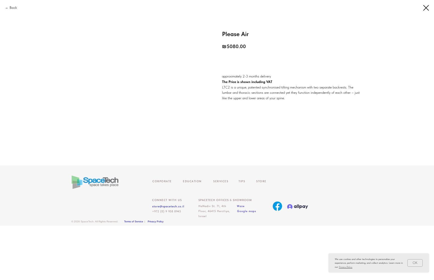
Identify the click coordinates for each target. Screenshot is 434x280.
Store (261, 181)
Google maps (246, 211)
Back (13, 8)
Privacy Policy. (345, 266)
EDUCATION (192, 181)
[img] (277, 206)
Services (220, 181)
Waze (241, 206)
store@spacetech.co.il (168, 206)
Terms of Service (133, 221)
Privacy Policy (156, 221)
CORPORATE (162, 181)
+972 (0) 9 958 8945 (166, 211)
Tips (242, 181)
